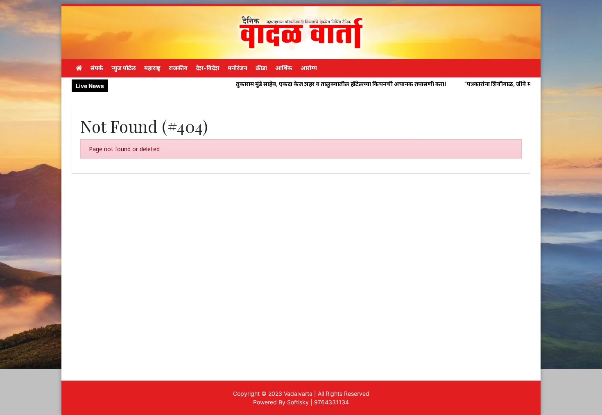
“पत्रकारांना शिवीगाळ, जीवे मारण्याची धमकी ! (493, 83)
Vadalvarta (298, 393)
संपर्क (97, 67)
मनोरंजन (237, 67)
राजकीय (178, 67)
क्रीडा (261, 67)
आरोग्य (309, 67)
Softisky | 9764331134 (318, 402)
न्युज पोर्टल (123, 67)
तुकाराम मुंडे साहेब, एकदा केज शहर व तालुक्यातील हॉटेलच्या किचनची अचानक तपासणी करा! (318, 83)
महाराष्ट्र (152, 67)
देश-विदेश (208, 67)
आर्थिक (283, 67)
